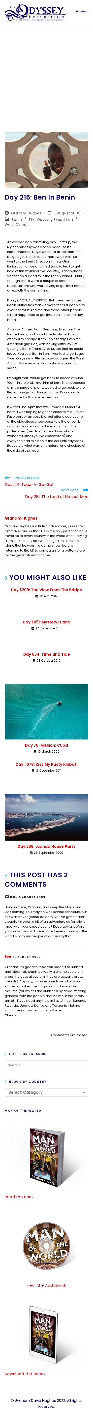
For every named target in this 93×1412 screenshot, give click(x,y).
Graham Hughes (26, 213)
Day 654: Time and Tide (46, 654)
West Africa (16, 224)
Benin (17, 219)
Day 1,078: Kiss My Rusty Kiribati (46, 764)
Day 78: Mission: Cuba (46, 745)
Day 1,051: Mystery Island (46, 622)
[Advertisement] (46, 73)
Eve (8, 956)
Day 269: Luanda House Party (46, 846)
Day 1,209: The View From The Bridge (46, 589)
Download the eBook (25, 1373)
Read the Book (19, 1196)
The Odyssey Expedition (51, 219)
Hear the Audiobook (46, 1285)
